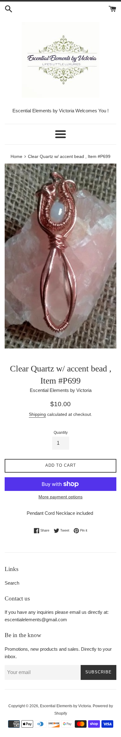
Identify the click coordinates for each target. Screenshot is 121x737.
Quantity (61, 432)
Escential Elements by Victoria (65, 706)
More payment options (60, 496)
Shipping (37, 414)
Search (12, 583)
